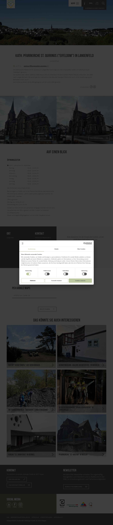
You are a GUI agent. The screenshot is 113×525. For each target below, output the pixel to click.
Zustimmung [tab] (31, 249)
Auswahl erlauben (56, 280)
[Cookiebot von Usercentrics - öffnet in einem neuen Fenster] (84, 243)
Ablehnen (32, 280)
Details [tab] (57, 249)
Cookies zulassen (80, 280)
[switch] (47, 274)
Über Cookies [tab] (81, 249)
